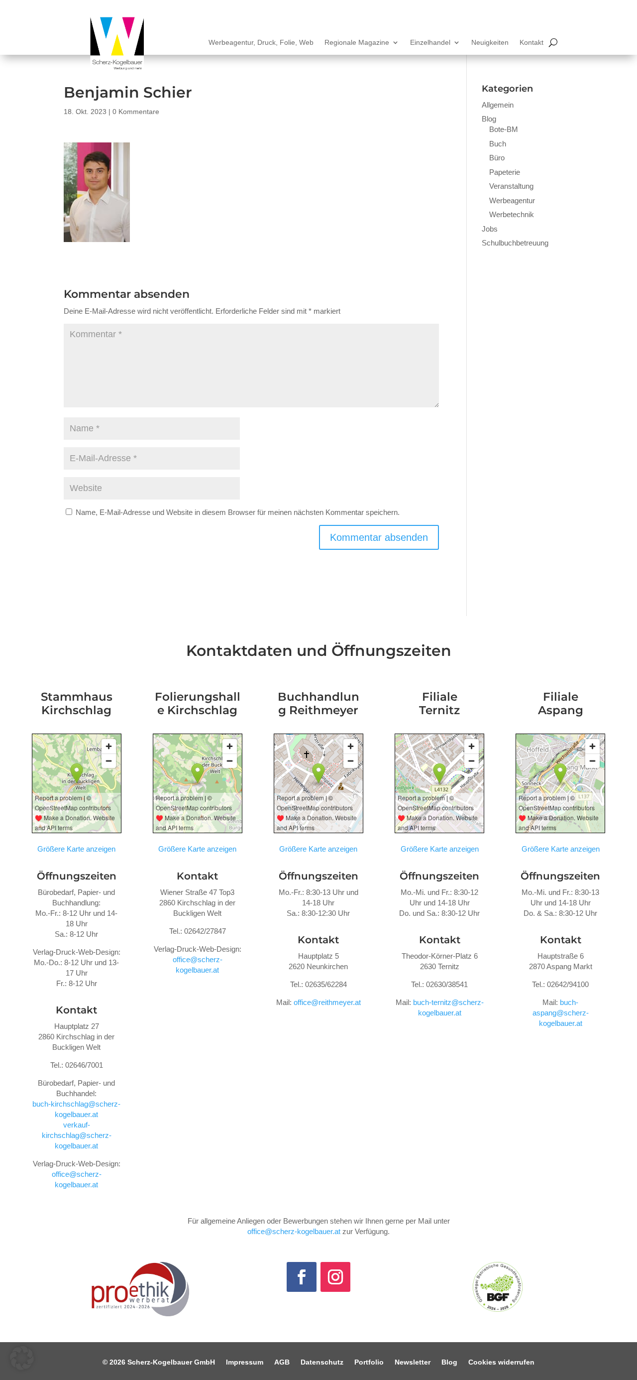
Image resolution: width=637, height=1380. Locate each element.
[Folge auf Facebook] (302, 1277)
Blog (489, 119)
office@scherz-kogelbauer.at (293, 1231)
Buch (497, 143)
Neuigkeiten (490, 42)
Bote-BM (503, 129)
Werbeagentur (512, 200)
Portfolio (369, 1362)
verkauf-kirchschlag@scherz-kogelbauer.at (76, 1135)
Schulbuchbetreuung (515, 243)
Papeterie (504, 172)
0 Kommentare (135, 112)
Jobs (490, 229)
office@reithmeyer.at (327, 1002)
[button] (22, 1358)
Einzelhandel (430, 42)
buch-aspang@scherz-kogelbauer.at (560, 1012)
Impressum (244, 1362)
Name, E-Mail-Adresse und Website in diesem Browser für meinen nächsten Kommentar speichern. (238, 512)
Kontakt (531, 42)
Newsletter (412, 1362)
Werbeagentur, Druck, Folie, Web (261, 42)
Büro (497, 157)
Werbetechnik (511, 214)
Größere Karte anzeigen (76, 849)
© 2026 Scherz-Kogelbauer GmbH (159, 1362)
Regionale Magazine (356, 42)
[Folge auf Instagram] (335, 1277)
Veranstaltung (511, 186)
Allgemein (498, 105)
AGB (282, 1362)
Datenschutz (322, 1362)
